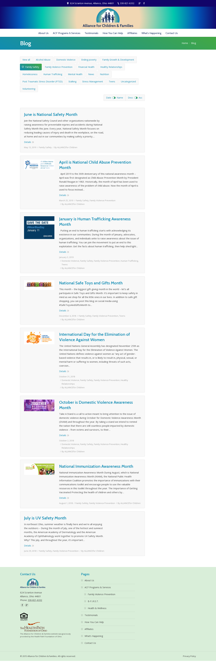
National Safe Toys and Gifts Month (91, 282)
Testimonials (91, 615)
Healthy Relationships (111, 66)
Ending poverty (88, 59)
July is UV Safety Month (45, 518)
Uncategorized (128, 81)
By (65, 147)
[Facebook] (144, 3)
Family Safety (32, 66)
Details (27, 142)
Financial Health (86, 66)
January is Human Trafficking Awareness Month (95, 221)
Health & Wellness (97, 608)
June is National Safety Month (50, 114)
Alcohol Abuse (43, 59)
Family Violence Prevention (58, 66)
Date (108, 97)
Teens (112, 81)
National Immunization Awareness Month (96, 466)
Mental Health (75, 74)
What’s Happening (94, 635)
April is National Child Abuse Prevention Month (95, 165)
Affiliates (89, 629)
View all (26, 59)
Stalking (72, 81)
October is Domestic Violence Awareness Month (96, 405)
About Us (89, 580)
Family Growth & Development (118, 59)
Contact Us (90, 642)
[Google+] (140, 3)
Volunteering (28, 88)
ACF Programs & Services (98, 587)
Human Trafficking (52, 74)
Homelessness (29, 74)
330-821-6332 (127, 3)
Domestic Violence (65, 59)
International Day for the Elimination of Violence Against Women (94, 337)
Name (120, 97)
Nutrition (104, 74)
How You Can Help (94, 622)
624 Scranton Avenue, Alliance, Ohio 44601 (92, 3)
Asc (140, 97)
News (91, 74)
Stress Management (92, 81)
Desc (130, 97)
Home (185, 43)
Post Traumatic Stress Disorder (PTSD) (42, 81)
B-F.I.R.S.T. (93, 601)
